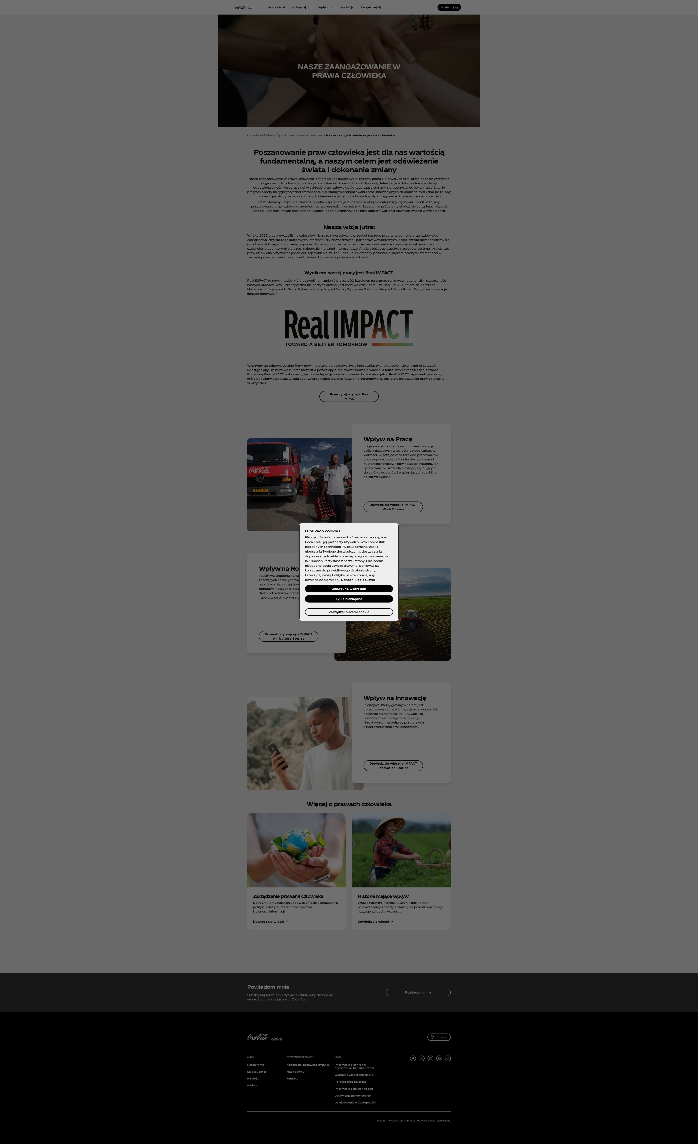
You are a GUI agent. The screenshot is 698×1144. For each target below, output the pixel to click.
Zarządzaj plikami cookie (349, 612)
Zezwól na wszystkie (349, 588)
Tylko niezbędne (349, 599)
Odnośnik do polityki (358, 579)
